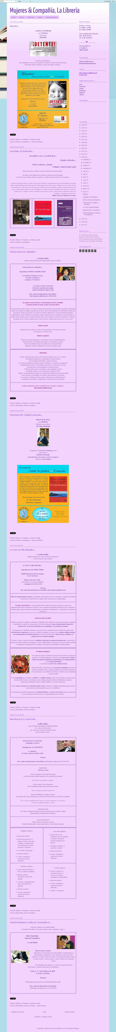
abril (84, 183)
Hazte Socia (31, 17)
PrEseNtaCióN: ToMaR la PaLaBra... (26, 414)
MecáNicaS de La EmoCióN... (23, 719)
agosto (85, 171)
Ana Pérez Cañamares (46, 450)
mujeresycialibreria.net (86, 61)
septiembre (86, 168)
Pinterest (82, 93)
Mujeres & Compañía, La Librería (44, 10)
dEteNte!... (15, 26)
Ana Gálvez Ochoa (37, 569)
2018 (83, 148)
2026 (83, 125)
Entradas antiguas (70, 1012)
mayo (85, 180)
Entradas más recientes (17, 1012)
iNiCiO (14, 17)
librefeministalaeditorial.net (87, 63)
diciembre (86, 159)
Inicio (44, 1012)
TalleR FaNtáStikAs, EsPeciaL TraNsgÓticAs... (31, 922)
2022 (83, 136)
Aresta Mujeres (46, 459)
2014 (83, 219)
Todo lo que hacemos (51, 17)
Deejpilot (58, 1028)
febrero (85, 189)
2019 (83, 145)
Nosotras (21, 17)
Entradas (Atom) (47, 1017)
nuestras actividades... (37, 142)
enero (85, 191)
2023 (83, 134)
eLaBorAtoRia (18, 405)
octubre (85, 165)
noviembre (86, 162)
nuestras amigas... (42, 1006)
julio (84, 174)
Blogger (76, 1028)
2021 (83, 139)
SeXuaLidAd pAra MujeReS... (23, 251)
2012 (83, 225)
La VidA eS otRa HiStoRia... (22, 549)
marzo (85, 186)
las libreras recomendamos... (22, 142)
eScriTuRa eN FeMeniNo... (22, 151)
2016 (83, 154)
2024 (83, 131)
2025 (83, 128)
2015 (83, 157)
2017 (83, 151)
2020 (83, 142)
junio (84, 177)
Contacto (40, 17)
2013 (83, 222)
